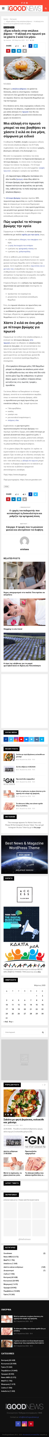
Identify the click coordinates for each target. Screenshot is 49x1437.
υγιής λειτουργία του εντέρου (21, 245)
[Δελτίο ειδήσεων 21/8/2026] (9, 769)
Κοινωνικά (8, 1281)
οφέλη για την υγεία (30, 235)
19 (19, 1009)
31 (7, 1018)
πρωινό (25, 112)
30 (42, 1014)
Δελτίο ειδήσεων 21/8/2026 (25, 766)
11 (13, 1005)
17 (7, 1009)
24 (7, 1014)
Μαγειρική (8, 1284)
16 (42, 1005)
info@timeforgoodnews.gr (29, 1417)
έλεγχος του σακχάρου (29, 240)
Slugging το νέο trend (13, 629)
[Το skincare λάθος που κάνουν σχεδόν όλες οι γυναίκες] (9, 806)
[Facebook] (18, 1423)
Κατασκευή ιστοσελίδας (31, 1434)
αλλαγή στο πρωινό (30, 461)
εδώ (39, 972)
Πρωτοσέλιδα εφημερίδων (25, 779)
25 (13, 1014)
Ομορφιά (7, 1288)
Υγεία (12, 27)
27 (25, 1014)
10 (7, 1005)
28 (31, 1014)
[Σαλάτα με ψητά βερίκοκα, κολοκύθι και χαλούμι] (9, 757)
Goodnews (8, 1253)
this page (37, 827)
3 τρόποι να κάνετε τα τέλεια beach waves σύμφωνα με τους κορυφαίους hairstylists (29, 1341)
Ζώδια (6, 1274)
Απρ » (11, 1022)
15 (37, 1005)
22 (37, 1009)
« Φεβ (6, 1022)
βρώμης (19, 179)
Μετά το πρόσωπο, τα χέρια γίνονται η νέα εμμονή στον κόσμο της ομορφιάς (30, 792)
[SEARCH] (42, 1032)
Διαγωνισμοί (9, 1270)
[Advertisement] (24, 700)
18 (13, 1009)
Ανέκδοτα (8, 1264)
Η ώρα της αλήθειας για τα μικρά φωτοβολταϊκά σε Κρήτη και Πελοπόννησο (23, 664)
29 (37, 1014)
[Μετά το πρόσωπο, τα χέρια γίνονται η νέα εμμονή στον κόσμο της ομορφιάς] (9, 794)
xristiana (8, 40)
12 (19, 1005)
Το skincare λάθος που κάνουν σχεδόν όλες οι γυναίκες (29, 804)
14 (31, 1005)
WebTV (6, 1260)
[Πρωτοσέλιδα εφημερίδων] (9, 781)
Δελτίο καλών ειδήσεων (13, 1267)
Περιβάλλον (8, 1291)
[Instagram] (24, 1423)
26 (19, 1014)
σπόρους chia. (13, 420)
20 (25, 1009)
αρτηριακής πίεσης (26, 249)
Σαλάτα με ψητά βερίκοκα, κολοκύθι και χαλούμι (30, 755)
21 (31, 1009)
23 (42, 1009)
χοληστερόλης (24, 251)
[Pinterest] (31, 1423)
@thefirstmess (25, 1239)
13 (25, 1005)
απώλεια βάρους (19, 89)
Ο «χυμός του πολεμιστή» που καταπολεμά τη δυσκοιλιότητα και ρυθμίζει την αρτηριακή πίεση (24, 513)
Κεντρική (6, 27)
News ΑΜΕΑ (8, 1257)
